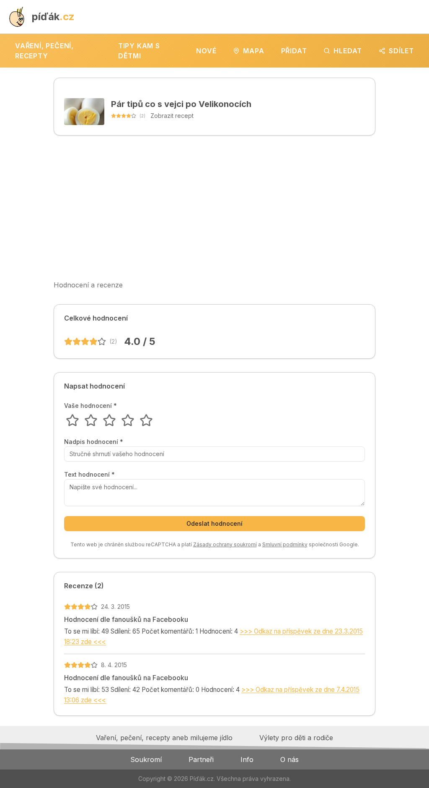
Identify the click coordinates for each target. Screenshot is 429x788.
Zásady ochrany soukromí (225, 544)
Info (246, 759)
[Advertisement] (214, 207)
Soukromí (146, 759)
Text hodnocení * (89, 474)
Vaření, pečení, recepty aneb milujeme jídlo (164, 737)
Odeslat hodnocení (214, 523)
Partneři (201, 759)
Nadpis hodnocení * (93, 442)
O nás (289, 759)
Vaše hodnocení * (90, 406)
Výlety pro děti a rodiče (296, 737)
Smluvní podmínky (285, 544)
